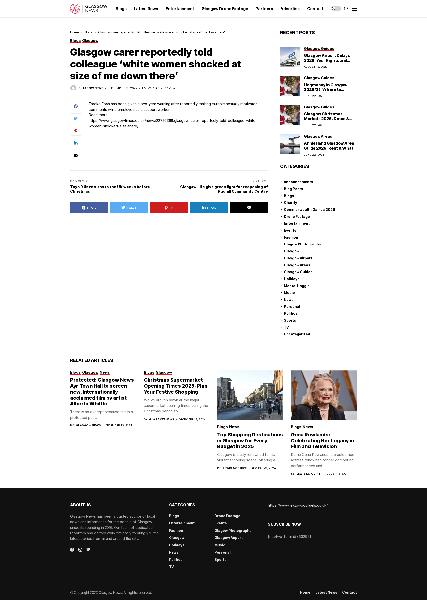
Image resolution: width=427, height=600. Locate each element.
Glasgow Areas (297, 265)
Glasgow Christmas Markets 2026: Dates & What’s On (326, 118)
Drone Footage (297, 216)
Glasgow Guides (298, 272)
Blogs (88, 32)
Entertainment (297, 223)
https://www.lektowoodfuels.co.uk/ (298, 505)
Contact (349, 592)
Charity (290, 202)
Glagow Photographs (302, 244)
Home (74, 32)
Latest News (326, 592)
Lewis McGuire (235, 468)
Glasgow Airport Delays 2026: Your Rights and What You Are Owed (327, 60)
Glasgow (291, 251)
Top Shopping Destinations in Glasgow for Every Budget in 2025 (250, 440)
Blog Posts (293, 189)
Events (290, 230)
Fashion (291, 237)
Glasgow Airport (298, 258)
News (289, 299)
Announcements (298, 182)
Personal (292, 306)
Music (289, 292)
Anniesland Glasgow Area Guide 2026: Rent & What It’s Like (329, 148)
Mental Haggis (297, 286)
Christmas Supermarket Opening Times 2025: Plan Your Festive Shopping (175, 386)
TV (286, 327)
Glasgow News (90, 88)
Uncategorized (297, 334)
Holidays (291, 279)
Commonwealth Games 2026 (309, 209)
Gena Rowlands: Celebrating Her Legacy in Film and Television (322, 440)
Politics (291, 313)
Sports (290, 320)
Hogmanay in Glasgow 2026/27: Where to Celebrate (325, 89)
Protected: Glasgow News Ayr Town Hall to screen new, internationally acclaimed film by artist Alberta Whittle (102, 392)
